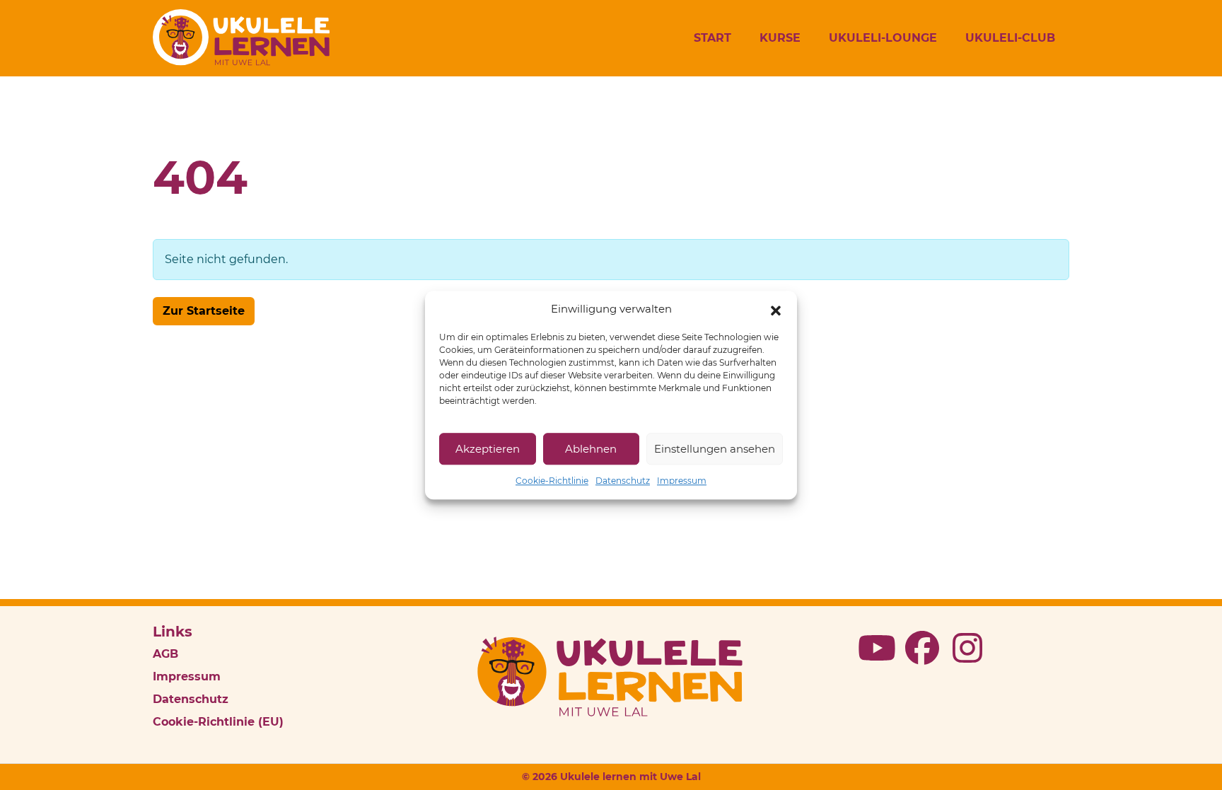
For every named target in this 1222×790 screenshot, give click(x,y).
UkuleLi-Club (1010, 38)
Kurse (780, 38)
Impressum (681, 480)
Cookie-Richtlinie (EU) (218, 721)
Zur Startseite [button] (204, 311)
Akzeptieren (487, 448)
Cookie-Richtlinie (552, 480)
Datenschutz (622, 480)
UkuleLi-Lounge (883, 38)
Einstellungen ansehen (714, 448)
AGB (165, 654)
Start (712, 38)
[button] (776, 309)
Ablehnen (591, 448)
